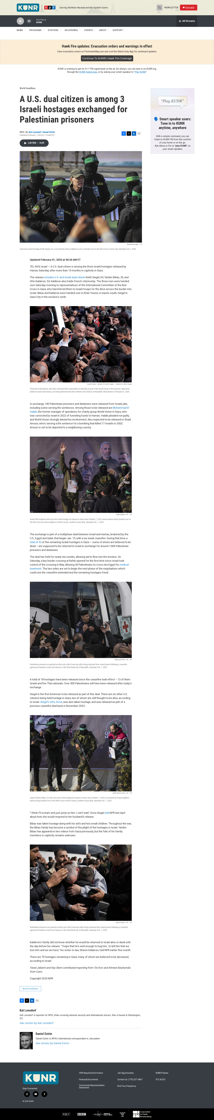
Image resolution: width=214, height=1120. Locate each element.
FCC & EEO (160, 1079)
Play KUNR (140, 72)
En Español (71, 30)
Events (88, 30)
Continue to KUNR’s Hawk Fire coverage (107, 58)
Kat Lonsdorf (35, 132)
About (102, 30)
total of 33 (35, 542)
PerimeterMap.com (94, 51)
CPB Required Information (91, 1073)
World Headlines (28, 88)
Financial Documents (88, 1079)
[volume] (29, 21)
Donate (189, 7)
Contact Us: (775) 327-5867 (130, 1079)
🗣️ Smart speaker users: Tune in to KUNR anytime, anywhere (172, 123)
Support (118, 30)
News (20, 30)
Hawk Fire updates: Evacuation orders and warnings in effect (107, 46)
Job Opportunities (125, 1073)
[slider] (33, 21)
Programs (35, 30)
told (106, 812)
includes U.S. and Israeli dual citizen (64, 277)
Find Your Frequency (126, 1086)
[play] (20, 21)
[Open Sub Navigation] (25, 30)
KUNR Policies (162, 1073)
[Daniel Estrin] (26, 1040)
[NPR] (66, 1114)
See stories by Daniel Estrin (52, 1043)
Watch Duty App (125, 51)
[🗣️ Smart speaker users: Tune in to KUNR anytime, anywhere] (172, 100)
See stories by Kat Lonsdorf (36, 1023)
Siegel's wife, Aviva (51, 701)
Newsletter (171, 7)
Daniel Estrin (49, 132)
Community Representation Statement (92, 1086)
